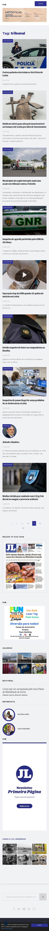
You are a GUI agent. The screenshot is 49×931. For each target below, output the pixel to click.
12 (40, 523)
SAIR (40, 4)
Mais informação (6, 928)
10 (28, 523)
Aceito (39, 925)
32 (23, 528)
